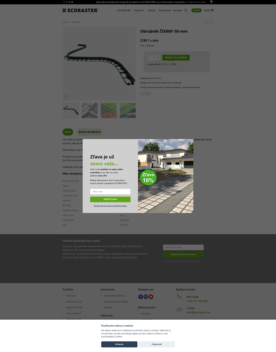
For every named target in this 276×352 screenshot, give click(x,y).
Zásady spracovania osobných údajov (110, 205)
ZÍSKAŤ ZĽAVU (110, 199)
